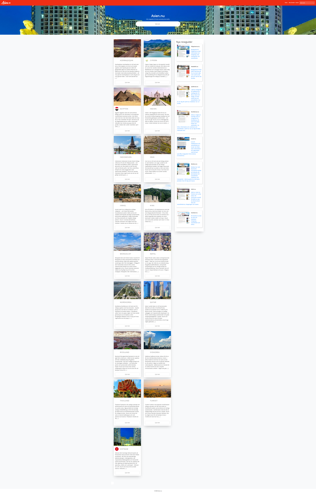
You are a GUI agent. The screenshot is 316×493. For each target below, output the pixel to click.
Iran (152, 157)
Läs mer (127, 82)
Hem (286, 2)
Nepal (153, 254)
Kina (152, 205)
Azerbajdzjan (126, 60)
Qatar (153, 302)
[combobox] (307, 3)
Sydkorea (155, 352)
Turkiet (154, 401)
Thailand (124, 401)
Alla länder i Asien (294, 2)
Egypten (124, 109)
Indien (153, 109)
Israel (123, 205)
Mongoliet (125, 254)
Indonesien (126, 157)
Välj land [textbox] (302, 3)
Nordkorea (126, 302)
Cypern (153, 60)
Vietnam (124, 449)
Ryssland (124, 352)
